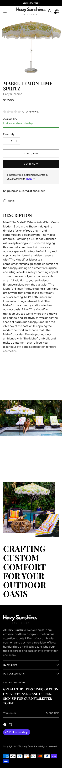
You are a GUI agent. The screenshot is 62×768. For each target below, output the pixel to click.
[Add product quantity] (17, 141)
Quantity (8, 134)
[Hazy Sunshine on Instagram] (11, 725)
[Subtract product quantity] (6, 141)
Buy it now (31, 164)
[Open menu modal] (4, 11)
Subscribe (52, 713)
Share (11, 201)
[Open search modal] (49, 11)
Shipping (9, 191)
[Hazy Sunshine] (31, 11)
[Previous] (14, 3)
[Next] (48, 3)
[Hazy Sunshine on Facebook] (5, 725)
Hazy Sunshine (12, 94)
